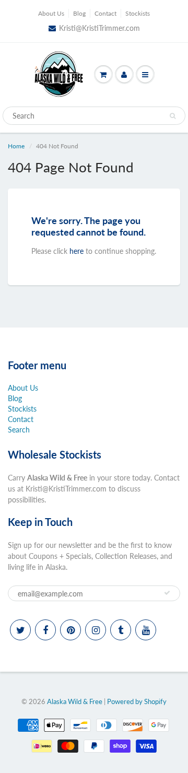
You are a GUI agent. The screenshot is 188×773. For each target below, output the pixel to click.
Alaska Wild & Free (74, 701)
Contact (105, 13)
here (76, 251)
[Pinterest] (70, 629)
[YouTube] (145, 629)
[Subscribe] (167, 592)
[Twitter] (20, 629)
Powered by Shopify (137, 701)
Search (19, 429)
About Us (51, 13)
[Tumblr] (120, 629)
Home (16, 146)
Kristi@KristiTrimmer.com (99, 28)
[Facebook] (45, 629)
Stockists (137, 13)
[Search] (172, 116)
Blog (79, 13)
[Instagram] (95, 629)
